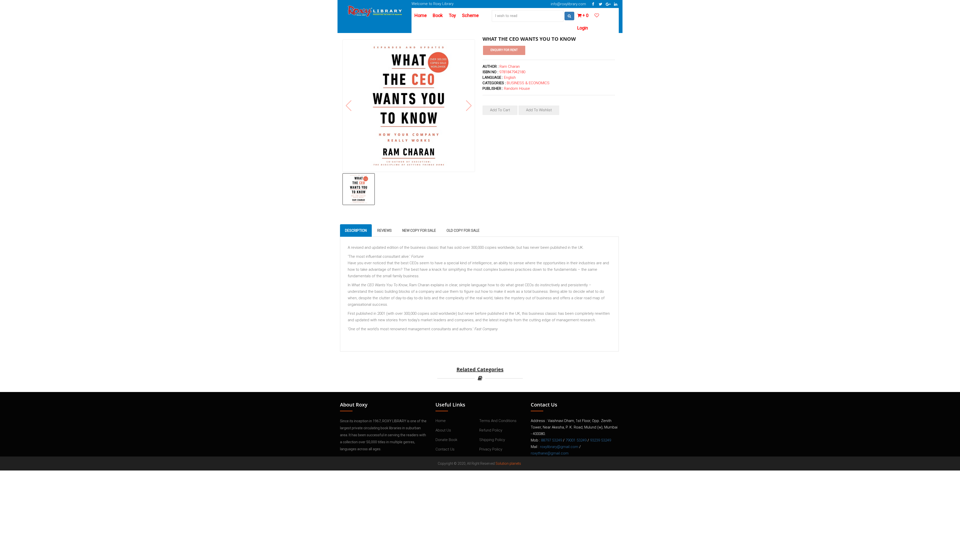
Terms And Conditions (497, 420)
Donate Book (446, 440)
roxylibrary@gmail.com (559, 446)
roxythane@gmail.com (549, 453)
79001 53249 (576, 440)
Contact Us (445, 449)
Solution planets (508, 464)
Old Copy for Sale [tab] (463, 230)
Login (582, 27)
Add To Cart (500, 110)
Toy (452, 15)
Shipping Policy (492, 440)
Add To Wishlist (539, 110)
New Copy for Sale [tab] (419, 230)
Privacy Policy (490, 449)
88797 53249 (551, 440)
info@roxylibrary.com (568, 4)
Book (438, 15)
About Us (443, 430)
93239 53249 (600, 440)
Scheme (470, 15)
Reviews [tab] (384, 230)
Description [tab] (356, 230)
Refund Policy (490, 430)
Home (420, 15)
